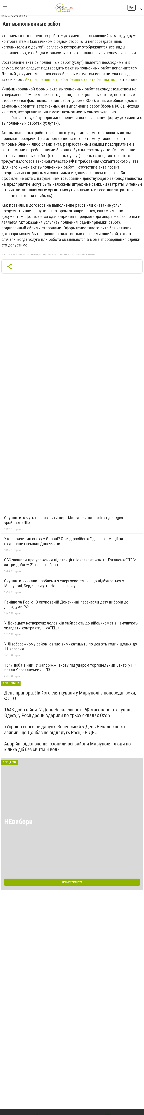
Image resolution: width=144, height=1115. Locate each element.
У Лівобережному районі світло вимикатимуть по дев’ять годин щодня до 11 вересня (70, 646)
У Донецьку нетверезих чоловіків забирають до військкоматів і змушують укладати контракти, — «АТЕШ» (71, 625)
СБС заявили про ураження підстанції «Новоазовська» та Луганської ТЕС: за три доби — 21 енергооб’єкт (70, 562)
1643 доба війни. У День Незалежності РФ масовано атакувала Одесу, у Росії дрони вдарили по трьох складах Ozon (68, 712)
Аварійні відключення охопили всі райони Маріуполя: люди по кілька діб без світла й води (67, 746)
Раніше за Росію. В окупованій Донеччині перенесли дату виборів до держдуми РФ (66, 605)
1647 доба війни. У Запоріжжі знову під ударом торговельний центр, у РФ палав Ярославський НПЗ (70, 668)
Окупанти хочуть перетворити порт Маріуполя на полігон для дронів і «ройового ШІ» (67, 520)
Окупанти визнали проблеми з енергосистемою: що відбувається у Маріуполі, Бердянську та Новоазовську (64, 583)
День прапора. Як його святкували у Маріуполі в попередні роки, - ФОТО (71, 695)
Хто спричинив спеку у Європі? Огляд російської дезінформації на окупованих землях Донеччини (63, 541)
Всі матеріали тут (72, 882)
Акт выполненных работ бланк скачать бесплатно (70, 79)
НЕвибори (18, 822)
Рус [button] (131, 7)
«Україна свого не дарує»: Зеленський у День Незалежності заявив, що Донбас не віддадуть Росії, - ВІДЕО (64, 729)
